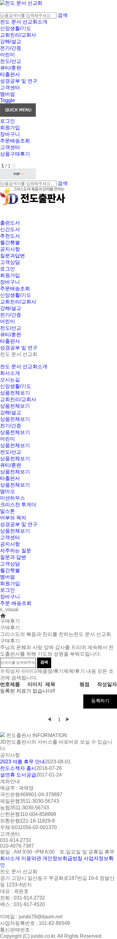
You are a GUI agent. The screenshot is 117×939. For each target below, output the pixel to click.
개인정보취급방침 (62, 858)
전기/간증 (10, 48)
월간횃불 (10, 242)
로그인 (7, 121)
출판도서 (10, 222)
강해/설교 (10, 41)
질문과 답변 (13, 557)
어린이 (7, 54)
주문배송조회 (15, 140)
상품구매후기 (15, 154)
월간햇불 (10, 570)
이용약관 (31, 858)
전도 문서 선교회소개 (23, 21)
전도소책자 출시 (18, 768)
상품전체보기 (15, 392)
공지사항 (10, 249)
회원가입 (10, 127)
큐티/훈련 (10, 67)
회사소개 (10, 373)
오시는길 (10, 379)
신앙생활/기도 (15, 28)
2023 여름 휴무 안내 (22, 761)
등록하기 (100, 700)
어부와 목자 (13, 517)
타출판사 (10, 74)
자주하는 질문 (15, 550)
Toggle (7, 100)
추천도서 (10, 236)
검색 (63, 15)
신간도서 (10, 229)
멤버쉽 (7, 94)
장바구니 (10, 134)
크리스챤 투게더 (18, 504)
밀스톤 (7, 511)
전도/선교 (10, 61)
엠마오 (7, 491)
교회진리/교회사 (18, 35)
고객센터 (10, 87)
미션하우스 (12, 498)
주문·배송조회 (16, 603)
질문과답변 (12, 255)
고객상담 (10, 262)
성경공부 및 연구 (18, 81)
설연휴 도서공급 (18, 774)
